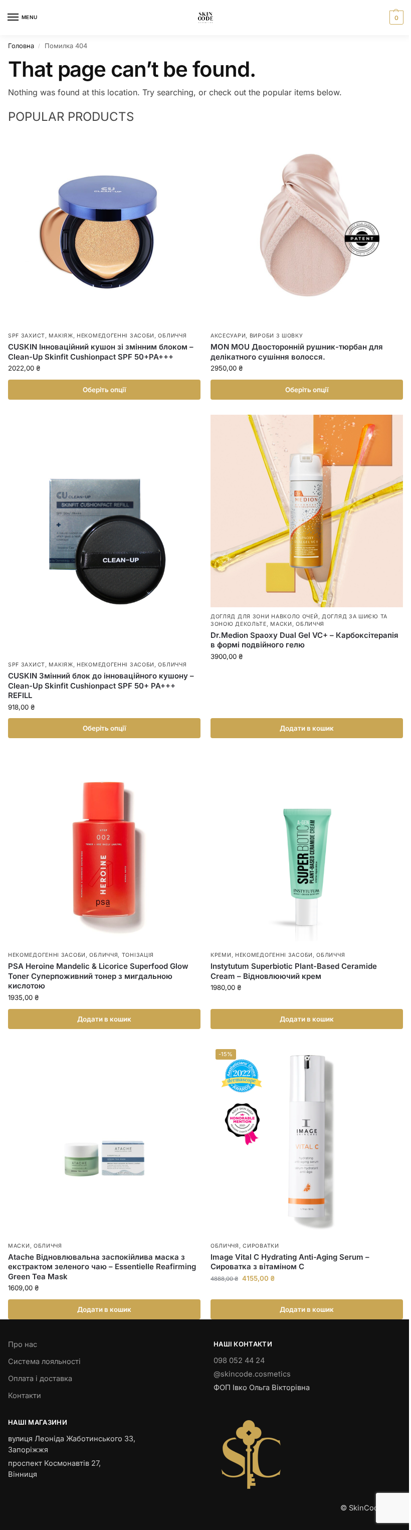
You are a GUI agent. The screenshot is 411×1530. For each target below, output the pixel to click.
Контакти (24, 1395)
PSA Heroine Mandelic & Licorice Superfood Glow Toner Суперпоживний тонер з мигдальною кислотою (98, 975)
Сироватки (261, 1246)
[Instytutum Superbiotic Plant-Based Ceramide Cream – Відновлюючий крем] (307, 849)
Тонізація (138, 955)
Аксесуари (228, 335)
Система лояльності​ (44, 1361)
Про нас (22, 1344)
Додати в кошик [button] (307, 728)
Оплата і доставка (40, 1378)
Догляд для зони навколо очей (264, 616)
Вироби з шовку (276, 335)
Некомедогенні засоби (115, 335)
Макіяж (61, 335)
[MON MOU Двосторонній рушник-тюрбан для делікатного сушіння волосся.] (307, 230)
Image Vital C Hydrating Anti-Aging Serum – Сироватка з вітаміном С (290, 1262)
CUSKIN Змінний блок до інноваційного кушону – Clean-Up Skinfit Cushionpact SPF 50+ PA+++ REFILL (101, 685)
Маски (281, 624)
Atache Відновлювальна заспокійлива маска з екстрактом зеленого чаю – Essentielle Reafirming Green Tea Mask (102, 1266)
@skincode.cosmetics (252, 1374)
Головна (21, 46)
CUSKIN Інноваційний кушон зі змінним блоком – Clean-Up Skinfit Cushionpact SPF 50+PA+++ (100, 352)
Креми (221, 955)
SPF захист (26, 335)
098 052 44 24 (239, 1360)
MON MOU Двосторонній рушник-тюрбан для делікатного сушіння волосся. (297, 352)
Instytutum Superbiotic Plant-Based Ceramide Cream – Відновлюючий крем (294, 971)
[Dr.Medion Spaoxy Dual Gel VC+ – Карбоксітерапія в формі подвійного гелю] (307, 511)
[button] (395, 18)
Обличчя (172, 335)
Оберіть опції (104, 390)
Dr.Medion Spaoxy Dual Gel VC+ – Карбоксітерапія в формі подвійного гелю (304, 640)
